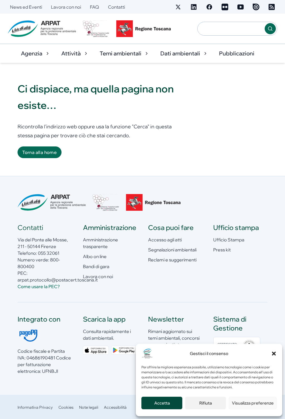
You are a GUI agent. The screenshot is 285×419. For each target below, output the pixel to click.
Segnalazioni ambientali (172, 250)
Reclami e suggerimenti (172, 260)
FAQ (94, 7)
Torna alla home (39, 152)
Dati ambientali (180, 53)
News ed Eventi (26, 7)
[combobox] (231, 28)
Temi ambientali (120, 53)
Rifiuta (205, 403)
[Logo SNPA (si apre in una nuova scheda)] (96, 28)
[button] (274, 353)
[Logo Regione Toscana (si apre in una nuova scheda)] (144, 28)
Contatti (116, 7)
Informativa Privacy (35, 407)
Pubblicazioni (236, 53)
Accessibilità (115, 407)
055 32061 (48, 253)
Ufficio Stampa (228, 239)
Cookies (65, 407)
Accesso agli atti (165, 239)
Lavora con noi (66, 7)
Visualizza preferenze (253, 403)
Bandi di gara (96, 266)
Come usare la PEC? (39, 286)
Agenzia (31, 53)
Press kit (222, 250)
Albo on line (95, 256)
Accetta (162, 403)
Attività (71, 53)
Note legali (88, 407)
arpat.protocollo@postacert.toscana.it (58, 280)
